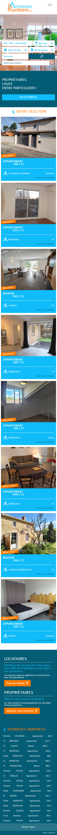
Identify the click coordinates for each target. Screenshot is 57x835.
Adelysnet (51, 833)
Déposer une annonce (20, 710)
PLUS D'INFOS (28, 97)
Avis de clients (15, 683)
